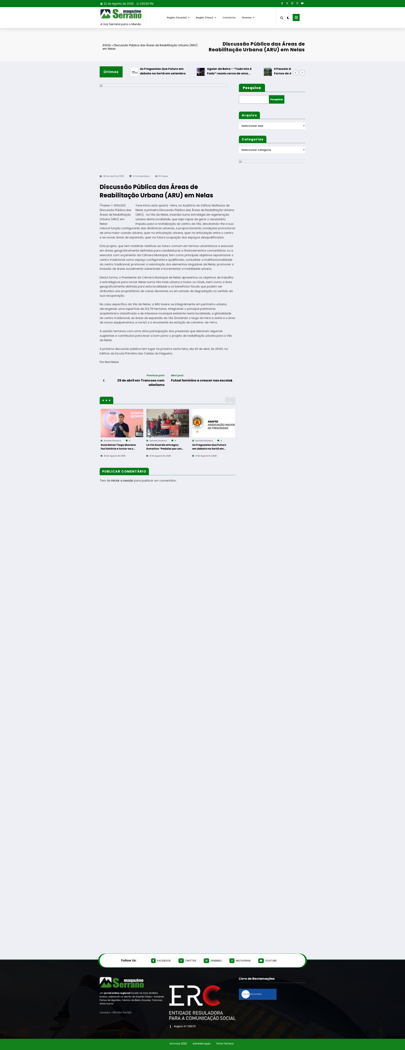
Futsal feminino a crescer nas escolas (201, 380)
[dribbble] (292, 3)
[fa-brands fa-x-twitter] (287, 3)
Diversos (247, 17)
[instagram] (297, 3)
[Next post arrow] (231, 380)
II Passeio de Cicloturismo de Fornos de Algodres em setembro (282, 71)
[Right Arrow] (302, 72)
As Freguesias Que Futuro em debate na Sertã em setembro (145, 71)
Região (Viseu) (204, 17)
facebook (164, 960)
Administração (202, 1043)
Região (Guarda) (177, 17)
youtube (271, 960)
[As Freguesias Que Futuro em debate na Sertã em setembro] (213, 423)
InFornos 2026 (178, 1043)
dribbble (216, 960)
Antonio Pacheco (112, 440)
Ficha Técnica (225, 1043)
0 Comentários (141, 176)
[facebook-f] (282, 3)
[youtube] (302, 3)
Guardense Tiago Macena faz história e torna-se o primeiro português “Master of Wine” (120, 447)
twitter (190, 960)
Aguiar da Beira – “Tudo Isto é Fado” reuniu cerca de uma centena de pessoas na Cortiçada (215, 71)
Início (107, 45)
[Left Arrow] (296, 72)
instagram (243, 960)
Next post (177, 375)
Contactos (229, 17)
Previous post (156, 375)
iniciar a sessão (122, 480)
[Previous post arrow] (104, 380)
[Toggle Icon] (296, 17)
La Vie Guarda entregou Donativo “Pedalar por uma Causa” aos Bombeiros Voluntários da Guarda (165, 447)
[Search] (281, 17)
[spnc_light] (288, 17)
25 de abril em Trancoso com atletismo (141, 382)
